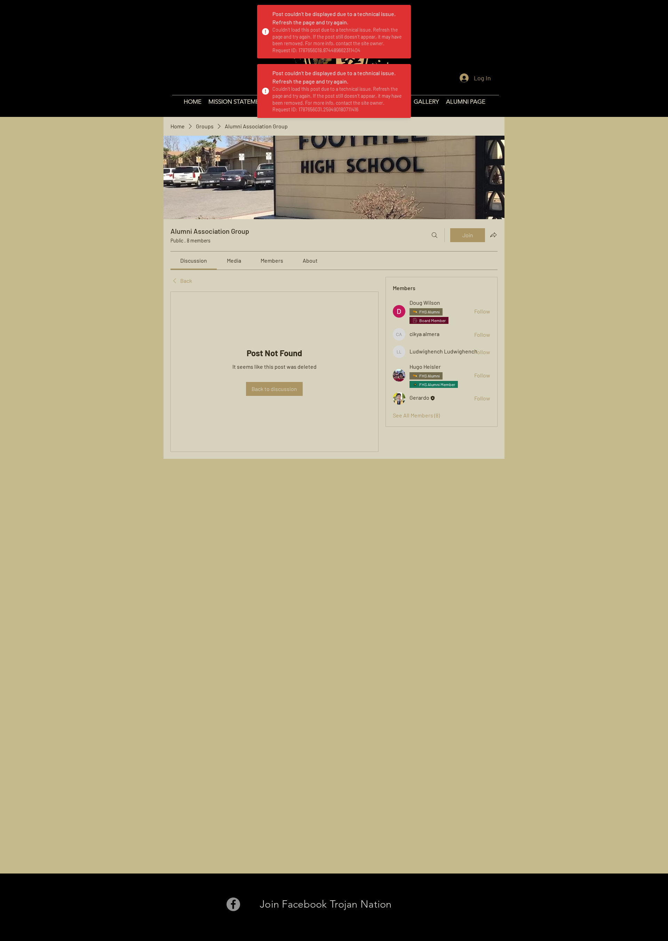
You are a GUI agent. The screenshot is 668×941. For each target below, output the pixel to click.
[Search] (434, 235)
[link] (193, 260)
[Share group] (493, 235)
